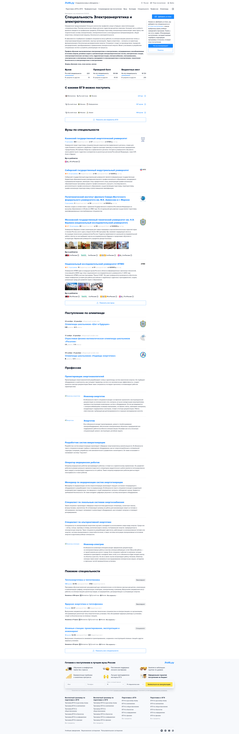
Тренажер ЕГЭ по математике (75, 706)
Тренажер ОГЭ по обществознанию (99, 710)
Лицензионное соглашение (90, 731)
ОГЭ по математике (157, 704)
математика (72, 96)
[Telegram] (165, 731)
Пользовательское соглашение (112, 731)
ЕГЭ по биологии (128, 710)
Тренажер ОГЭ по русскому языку (105, 703)
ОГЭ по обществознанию (159, 707)
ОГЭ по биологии (156, 710)
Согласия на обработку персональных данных (126, 690)
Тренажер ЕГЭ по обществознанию (71, 710)
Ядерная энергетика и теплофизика (84, 604)
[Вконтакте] (162, 731)
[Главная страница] (69, 3)
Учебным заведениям (72, 731)
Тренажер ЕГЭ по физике (73, 720)
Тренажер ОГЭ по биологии (102, 714)
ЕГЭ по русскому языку (130, 701)
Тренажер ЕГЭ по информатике (75, 717)
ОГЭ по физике (155, 716)
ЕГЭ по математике (128, 704)
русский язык (83, 96)
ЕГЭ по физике (127, 716)
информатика (93, 104)
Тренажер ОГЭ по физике (102, 720)
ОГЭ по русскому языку (158, 701)
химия (91, 113)
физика (94, 96)
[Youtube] (169, 731)
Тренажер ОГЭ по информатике (104, 717)
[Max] (173, 731)
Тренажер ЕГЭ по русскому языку (76, 703)
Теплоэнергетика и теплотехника (82, 580)
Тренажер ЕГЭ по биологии (74, 714)
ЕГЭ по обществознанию (130, 707)
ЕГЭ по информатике (129, 713)
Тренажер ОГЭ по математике (103, 706)
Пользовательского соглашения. (158, 690)
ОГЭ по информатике (157, 713)
